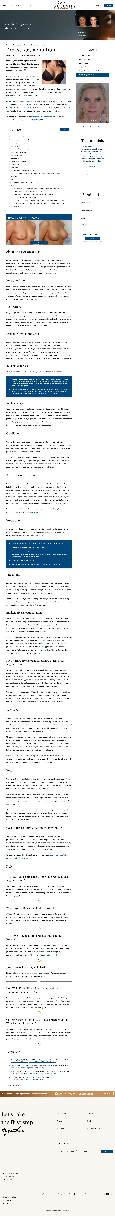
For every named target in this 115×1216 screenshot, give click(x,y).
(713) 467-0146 (37, 120)
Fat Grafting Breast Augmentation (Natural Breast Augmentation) (35, 173)
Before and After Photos (18, 137)
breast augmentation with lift (47, 955)
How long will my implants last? (24, 197)
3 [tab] (90, 126)
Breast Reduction (85, 63)
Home (8, 45)
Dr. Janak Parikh (49, 108)
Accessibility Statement (42, 1194)
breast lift (29, 955)
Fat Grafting (16, 146)
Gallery (28, 5)
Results (12, 179)
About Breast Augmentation (20, 140)
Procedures (7, 5)
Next (70, 232)
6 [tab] (101, 126)
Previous (8, 232)
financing (35, 849)
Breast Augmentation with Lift (90, 71)
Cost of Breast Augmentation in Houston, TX (26, 182)
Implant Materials (18, 152)
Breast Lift (82, 67)
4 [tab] (94, 126)
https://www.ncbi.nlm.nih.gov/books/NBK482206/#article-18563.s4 (33, 1062)
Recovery (13, 176)
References (14, 206)
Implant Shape (17, 155)
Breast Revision (84, 59)
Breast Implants (18, 143)
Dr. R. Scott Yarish (32, 108)
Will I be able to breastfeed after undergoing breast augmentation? (36, 188)
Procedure (13, 167)
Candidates (14, 158)
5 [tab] (98, 126)
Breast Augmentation (86, 75)
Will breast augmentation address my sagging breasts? (32, 194)
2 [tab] (87, 126)
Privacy (97, 241)
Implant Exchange (85, 55)
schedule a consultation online (43, 117)
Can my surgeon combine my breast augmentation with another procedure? (39, 203)
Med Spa (18, 5)
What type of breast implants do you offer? (28, 191)
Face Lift (92, 120)
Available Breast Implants (19, 149)
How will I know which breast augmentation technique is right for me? (38, 200)
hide (64, 130)
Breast (26, 45)
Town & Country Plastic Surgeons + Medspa (25, 101)
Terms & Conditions (82, 1194)
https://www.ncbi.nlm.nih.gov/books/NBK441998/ (27, 1068)
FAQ (11, 185)
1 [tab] (83, 126)
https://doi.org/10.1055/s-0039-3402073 (42, 1073)
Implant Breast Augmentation (22, 170)
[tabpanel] (92, 103)
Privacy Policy (57, 1194)
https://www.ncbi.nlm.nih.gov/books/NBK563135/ (27, 1079)
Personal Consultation (18, 161)
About (98, 5)
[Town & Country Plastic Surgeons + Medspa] (65, 5)
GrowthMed (65, 1210)
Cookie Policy (68, 1194)
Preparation (14, 164)
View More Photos (39, 242)
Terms (101, 241)
